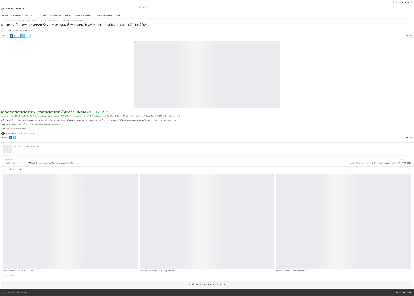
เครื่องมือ (68, 16)
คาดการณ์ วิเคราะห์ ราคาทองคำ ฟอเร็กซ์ (107, 16)
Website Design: (401, 292)
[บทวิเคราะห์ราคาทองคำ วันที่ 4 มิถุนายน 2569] (343, 221)
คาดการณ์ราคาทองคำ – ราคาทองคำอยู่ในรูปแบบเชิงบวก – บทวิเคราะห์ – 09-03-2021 (380, 163)
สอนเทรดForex (56, 16)
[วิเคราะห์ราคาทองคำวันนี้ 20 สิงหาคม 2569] (70, 221)
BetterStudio (409, 292)
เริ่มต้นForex (29, 16)
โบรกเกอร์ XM (16, 16)
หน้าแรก (5, 16)
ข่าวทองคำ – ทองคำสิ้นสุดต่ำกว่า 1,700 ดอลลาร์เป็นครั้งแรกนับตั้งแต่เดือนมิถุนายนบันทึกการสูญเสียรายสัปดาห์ (42, 163)
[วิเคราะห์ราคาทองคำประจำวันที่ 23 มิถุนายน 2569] (207, 221)
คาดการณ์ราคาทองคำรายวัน (27, 133)
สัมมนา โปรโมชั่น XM (83, 16)
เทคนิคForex (42, 16)
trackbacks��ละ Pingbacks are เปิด (213, 284)
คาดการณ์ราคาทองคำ (11, 133)
